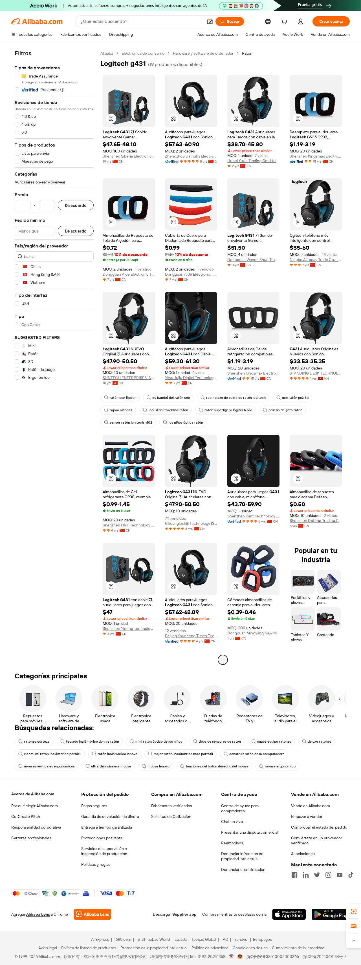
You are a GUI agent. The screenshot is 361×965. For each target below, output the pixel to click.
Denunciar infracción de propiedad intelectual (242, 856)
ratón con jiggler (123, 398)
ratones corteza (37, 741)
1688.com (122, 939)
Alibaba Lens (38, 914)
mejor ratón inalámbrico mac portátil (183, 754)
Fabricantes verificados (171, 806)
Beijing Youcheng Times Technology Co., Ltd (191, 636)
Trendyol (240, 939)
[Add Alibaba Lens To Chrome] (92, 914)
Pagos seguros (94, 806)
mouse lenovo (159, 766)
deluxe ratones (319, 741)
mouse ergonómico (280, 766)
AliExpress (100, 939)
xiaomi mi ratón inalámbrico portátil (52, 754)
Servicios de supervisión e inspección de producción (104, 851)
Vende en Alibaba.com (310, 806)
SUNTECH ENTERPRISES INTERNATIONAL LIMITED (129, 377)
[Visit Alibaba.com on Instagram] (328, 874)
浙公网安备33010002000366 (272, 956)
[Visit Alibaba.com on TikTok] (350, 874)
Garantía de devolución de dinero (110, 816)
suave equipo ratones (274, 741)
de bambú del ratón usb (171, 398)
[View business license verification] (231, 956)
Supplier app (184, 914)
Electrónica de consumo (143, 53)
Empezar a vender (306, 816)
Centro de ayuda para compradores (240, 808)
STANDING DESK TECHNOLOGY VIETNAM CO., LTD (316, 373)
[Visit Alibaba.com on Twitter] (317, 874)
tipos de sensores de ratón (220, 741)
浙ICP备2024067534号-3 (324, 956)
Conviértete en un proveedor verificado (316, 840)
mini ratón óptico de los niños (158, 741)
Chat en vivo (232, 821)
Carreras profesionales (31, 838)
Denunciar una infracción (243, 869)
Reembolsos (232, 843)
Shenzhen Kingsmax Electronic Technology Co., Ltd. (316, 156)
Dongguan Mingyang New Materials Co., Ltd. (253, 633)
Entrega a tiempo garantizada (106, 827)
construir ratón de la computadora (257, 754)
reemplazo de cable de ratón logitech (236, 398)
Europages (262, 939)
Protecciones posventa (101, 838)
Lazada (181, 939)
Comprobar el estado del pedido (319, 827)
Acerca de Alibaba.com (32, 794)
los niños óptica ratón (186, 422)
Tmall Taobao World (153, 939)
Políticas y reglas (95, 864)
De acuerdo (76, 205)
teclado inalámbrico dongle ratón (92, 741)
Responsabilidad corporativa (36, 827)
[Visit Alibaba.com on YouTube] (339, 874)
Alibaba (106, 53)
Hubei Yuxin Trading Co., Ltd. (251, 160)
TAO (224, 939)
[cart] (285, 22)
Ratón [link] (247, 53)
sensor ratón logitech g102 (131, 422)
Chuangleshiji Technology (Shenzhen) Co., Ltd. (191, 523)
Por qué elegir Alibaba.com (34, 806)
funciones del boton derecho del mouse (217, 766)
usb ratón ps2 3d (295, 398)
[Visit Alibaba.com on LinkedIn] (305, 874)
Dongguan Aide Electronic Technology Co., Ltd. (129, 274)
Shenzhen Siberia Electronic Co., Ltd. (129, 156)
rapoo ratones (121, 410)
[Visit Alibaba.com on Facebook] (294, 874)
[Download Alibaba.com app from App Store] (289, 914)
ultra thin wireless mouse (111, 766)
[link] (353, 911)
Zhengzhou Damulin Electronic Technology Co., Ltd (191, 156)
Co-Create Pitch (25, 816)
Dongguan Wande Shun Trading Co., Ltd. (253, 259)
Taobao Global (203, 939)
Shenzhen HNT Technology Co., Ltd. (129, 525)
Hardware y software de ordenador (203, 53)
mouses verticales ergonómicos (49, 766)
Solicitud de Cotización (171, 816)
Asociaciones (303, 853)
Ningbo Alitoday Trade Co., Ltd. (316, 259)
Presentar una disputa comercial (249, 832)
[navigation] (54, 357)
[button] (209, 21)
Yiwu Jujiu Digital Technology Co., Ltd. (191, 377)
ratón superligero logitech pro (228, 410)
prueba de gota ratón (285, 410)
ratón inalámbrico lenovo (117, 754)
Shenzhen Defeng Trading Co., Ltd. (316, 520)
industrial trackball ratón (168, 410)
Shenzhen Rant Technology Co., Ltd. (253, 516)
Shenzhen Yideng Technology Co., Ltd (129, 628)
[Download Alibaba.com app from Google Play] (331, 914)
